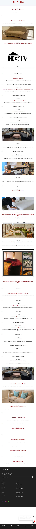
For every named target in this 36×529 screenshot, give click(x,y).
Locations (3, 492)
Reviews (3, 491)
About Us (3, 480)
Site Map (17, 483)
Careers (3, 483)
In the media (3, 484)
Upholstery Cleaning (18, 489)
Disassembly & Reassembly (19, 488)
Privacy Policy (17, 480)
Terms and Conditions (19, 484)
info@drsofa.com (9, 474)
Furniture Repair (18, 493)
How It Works (3, 487)
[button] (27, 518)
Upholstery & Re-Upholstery (19, 492)
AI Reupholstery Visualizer (19, 496)
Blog (2, 488)
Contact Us (3, 493)
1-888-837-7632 (8, 473)
